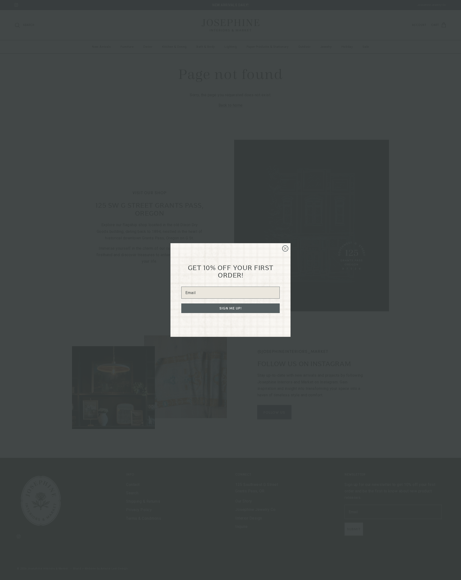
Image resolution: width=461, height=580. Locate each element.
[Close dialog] (285, 248)
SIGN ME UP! (230, 308)
